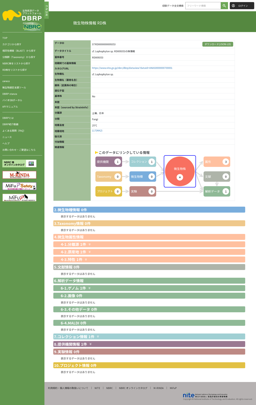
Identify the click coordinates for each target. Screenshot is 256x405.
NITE (97, 388)
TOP (4, 38)
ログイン (243, 5)
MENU (46, 10)
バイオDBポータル (12, 100)
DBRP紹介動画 (10, 124)
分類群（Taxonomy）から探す (18, 57)
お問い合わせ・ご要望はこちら (19, 149)
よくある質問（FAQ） (14, 130)
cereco (6, 81)
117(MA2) (97, 130)
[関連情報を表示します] (89, 244)
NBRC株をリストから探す (16, 63)
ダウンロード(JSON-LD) (218, 44)
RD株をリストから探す (14, 70)
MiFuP (173, 388)
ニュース (7, 137)
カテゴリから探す (11, 44)
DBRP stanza (9, 94)
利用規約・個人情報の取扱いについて (68, 388)
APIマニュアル (10, 106)
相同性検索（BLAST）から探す (19, 50)
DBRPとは (8, 118)
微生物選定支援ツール (14, 87)
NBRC (109, 388)
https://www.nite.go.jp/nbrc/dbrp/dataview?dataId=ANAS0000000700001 (132, 67)
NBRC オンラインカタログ (133, 388)
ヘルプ (5, 143)
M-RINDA (158, 388)
